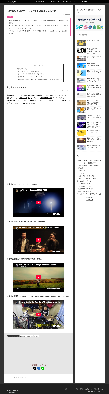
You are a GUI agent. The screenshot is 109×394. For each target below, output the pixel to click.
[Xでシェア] (34, 368)
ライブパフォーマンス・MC (87, 178)
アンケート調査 (74, 389)
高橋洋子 (33, 100)
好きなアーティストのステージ (88, 165)
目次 (36, 65)
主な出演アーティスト (23, 69)
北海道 (37, 336)
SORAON (23, 336)
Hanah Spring (30, 95)
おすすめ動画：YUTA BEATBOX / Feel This (30, 76)
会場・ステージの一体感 (86, 176)
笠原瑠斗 (38, 95)
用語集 (81, 389)
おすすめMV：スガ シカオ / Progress (28, 71)
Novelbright (11, 100)
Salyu (30, 98)
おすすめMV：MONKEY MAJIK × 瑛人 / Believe (31, 74)
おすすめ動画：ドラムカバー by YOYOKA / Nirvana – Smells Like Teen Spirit (40, 79)
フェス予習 (30, 336)
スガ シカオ (23, 98)
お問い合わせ (99, 389)
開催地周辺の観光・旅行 (86, 189)
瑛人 (51, 100)
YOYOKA (21, 103)
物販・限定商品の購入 (85, 191)
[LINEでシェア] (42, 368)
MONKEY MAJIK (46, 98)
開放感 (80, 168)
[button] (101, 35)
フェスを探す (65, 389)
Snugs (63, 100)
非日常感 (81, 173)
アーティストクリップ (13, 336)
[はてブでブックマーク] (38, 368)
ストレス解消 (82, 171)
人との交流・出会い (84, 186)
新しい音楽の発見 (84, 183)
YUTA (16, 103)
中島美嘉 (10, 95)
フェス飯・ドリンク (84, 181)
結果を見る (89, 200)
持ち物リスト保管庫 (90, 389)
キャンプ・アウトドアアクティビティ (90, 194)
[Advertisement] (39, 50)
